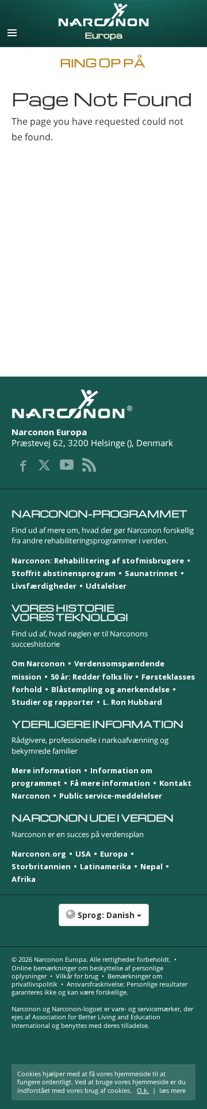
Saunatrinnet (151, 573)
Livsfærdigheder (44, 586)
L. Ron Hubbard (132, 702)
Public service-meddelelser (110, 796)
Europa (114, 854)
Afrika (24, 879)
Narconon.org (39, 854)
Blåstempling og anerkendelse (110, 689)
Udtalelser (106, 586)
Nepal (151, 866)
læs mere (172, 1090)
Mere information (46, 770)
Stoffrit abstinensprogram (64, 573)
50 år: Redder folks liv (91, 676)
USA (83, 854)
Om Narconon (38, 663)
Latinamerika (105, 866)
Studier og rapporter (53, 702)
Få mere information (110, 783)
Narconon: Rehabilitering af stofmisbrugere (98, 560)
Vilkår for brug (77, 976)
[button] (103, 921)
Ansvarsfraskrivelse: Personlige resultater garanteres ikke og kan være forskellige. (99, 988)
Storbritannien (41, 866)
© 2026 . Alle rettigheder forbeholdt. (91, 959)
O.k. (143, 1090)
